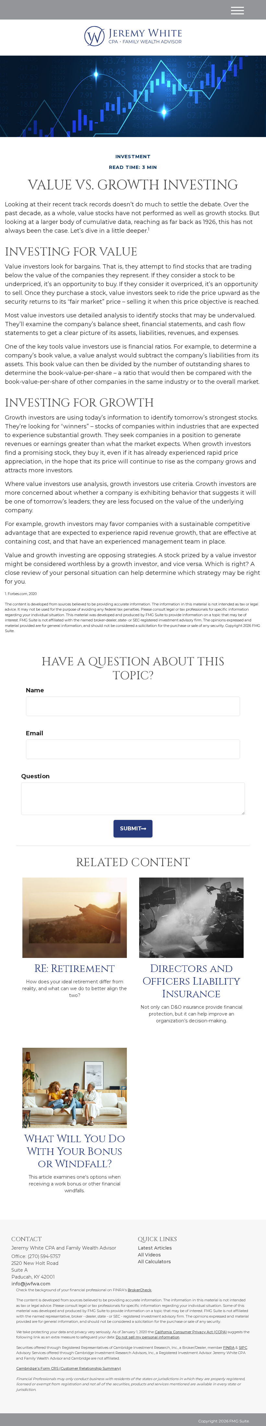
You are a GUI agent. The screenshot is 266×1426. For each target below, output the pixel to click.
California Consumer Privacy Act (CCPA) (191, 1332)
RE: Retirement (74, 969)
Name (35, 690)
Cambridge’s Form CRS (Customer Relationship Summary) (68, 1368)
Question (35, 776)
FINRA (229, 1347)
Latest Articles (155, 1248)
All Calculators (154, 1262)
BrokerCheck (139, 1290)
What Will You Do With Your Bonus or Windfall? (74, 1151)
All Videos (149, 1255)
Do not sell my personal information (147, 1337)
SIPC (243, 1347)
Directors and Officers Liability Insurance (191, 981)
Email (34, 733)
